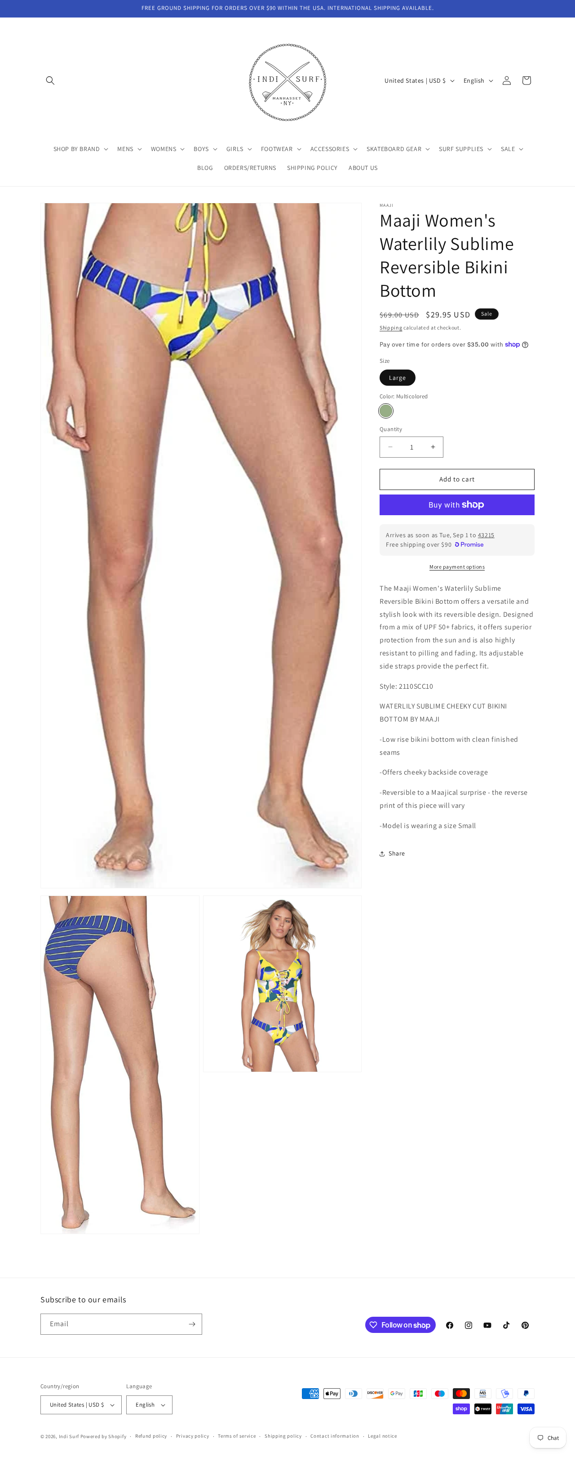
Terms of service (237, 1436)
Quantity (391, 429)
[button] (50, 80)
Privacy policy (192, 1436)
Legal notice (382, 1436)
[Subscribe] (192, 1324)
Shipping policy (283, 1436)
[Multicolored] (386, 411)
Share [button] (397, 853)
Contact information (334, 1436)
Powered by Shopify (103, 1436)
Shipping (391, 327)
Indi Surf (69, 1436)
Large (397, 378)
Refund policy (151, 1436)
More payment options (457, 566)
